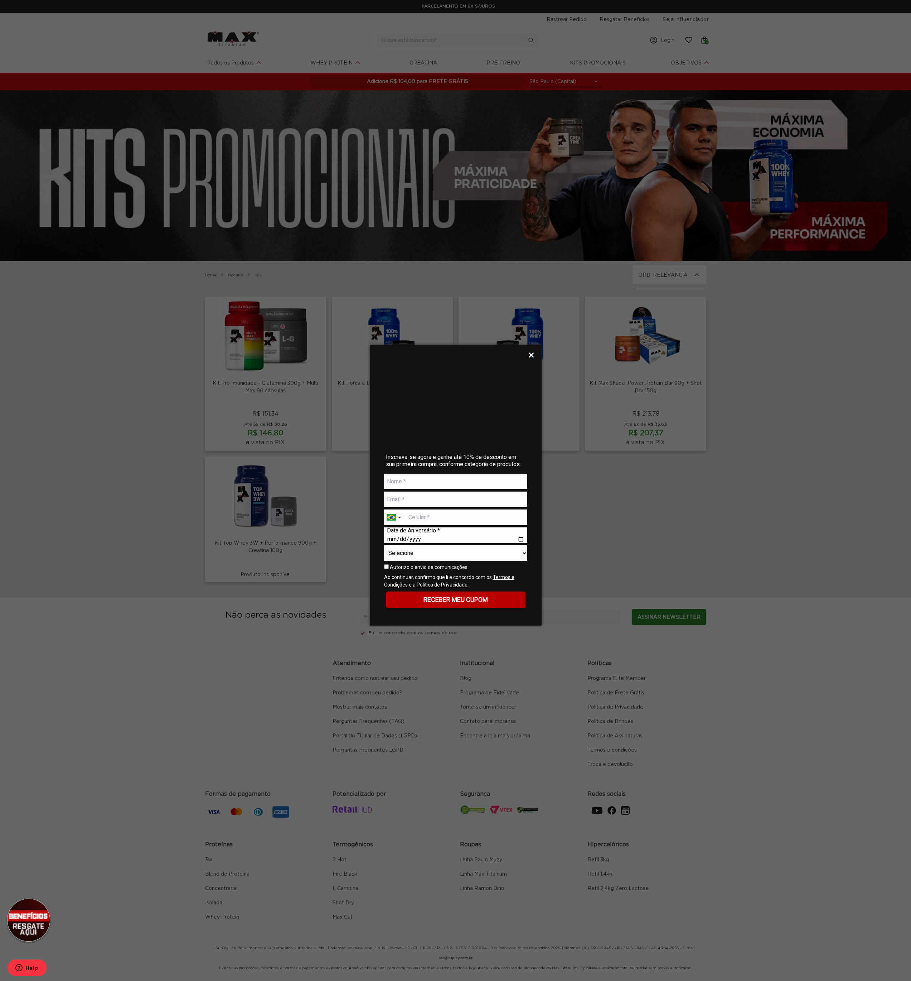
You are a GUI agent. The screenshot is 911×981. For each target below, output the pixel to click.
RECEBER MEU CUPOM (455, 599)
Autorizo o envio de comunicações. (429, 567)
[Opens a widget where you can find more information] (27, 968)
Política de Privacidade (442, 585)
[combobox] (395, 517)
